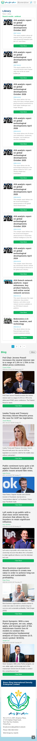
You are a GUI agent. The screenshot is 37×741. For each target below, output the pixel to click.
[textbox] (25, 2)
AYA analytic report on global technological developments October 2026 (22, 89)
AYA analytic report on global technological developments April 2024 (23, 253)
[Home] (8, 2)
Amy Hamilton (7, 524)
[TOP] (33, 737)
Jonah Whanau (7, 420)
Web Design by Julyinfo (10, 733)
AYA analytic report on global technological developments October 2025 (22, 155)
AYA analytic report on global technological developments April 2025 (23, 189)
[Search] (31, 2)
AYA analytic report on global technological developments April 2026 (23, 123)
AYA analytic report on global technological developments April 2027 (23, 57)
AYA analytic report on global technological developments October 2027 (22, 25)
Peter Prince (6, 580)
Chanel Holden (7, 367)
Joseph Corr (6, 640)
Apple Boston (6, 473)
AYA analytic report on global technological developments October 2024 (22, 221)
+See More (23, 46)
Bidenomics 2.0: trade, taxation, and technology (23, 321)
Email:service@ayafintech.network (14, 727)
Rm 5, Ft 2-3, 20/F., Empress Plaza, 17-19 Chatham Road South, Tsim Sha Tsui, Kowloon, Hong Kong (14, 721)
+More (32, 352)
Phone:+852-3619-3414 (10, 730)
